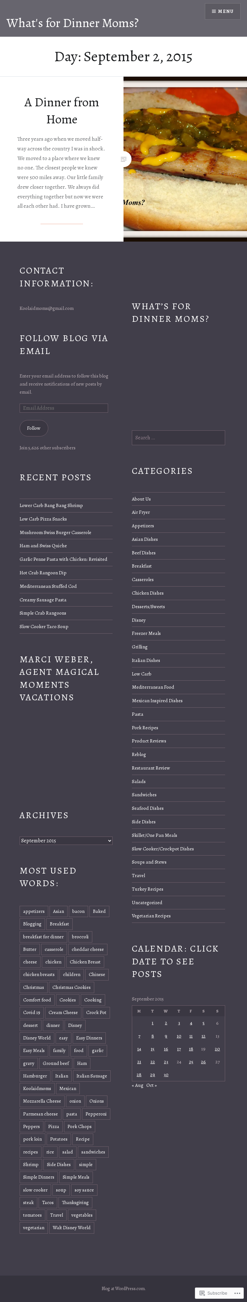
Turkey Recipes (147, 889)
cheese (30, 962)
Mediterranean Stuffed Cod (48, 586)
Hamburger (35, 1076)
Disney (139, 620)
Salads (139, 781)
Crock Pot (96, 1012)
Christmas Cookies (71, 987)
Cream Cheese (63, 1012)
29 (152, 1074)
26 (203, 1061)
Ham (82, 1063)
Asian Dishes (145, 539)
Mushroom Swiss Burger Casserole (55, 532)
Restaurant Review (151, 767)
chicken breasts (39, 974)
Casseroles (143, 579)
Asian (58, 911)
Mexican (67, 1088)
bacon (78, 911)
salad (67, 1152)
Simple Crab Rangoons (43, 612)
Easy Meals (34, 1050)
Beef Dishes (144, 552)
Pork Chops (80, 1126)
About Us (141, 498)
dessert (30, 1025)
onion (75, 1101)
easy (63, 1038)
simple (86, 1164)
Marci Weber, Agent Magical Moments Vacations (60, 678)
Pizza (53, 1126)
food (79, 1050)
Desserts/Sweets (148, 606)
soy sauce (84, 1190)
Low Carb (141, 673)
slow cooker (35, 1190)
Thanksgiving (75, 1202)
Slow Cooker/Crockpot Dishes (163, 848)
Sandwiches (144, 794)
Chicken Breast (85, 962)
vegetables (82, 1215)
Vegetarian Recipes (151, 915)
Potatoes (59, 1139)
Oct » (151, 1085)
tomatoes (32, 1215)
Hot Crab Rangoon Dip (43, 572)
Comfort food (37, 1000)
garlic (98, 1050)
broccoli (80, 936)
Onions (96, 1101)
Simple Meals (76, 1177)
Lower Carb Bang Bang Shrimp (51, 505)
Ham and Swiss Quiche (43, 545)
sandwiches (93, 1152)
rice (50, 1152)
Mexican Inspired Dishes (157, 700)
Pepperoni (96, 1114)
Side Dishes (144, 821)
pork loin (32, 1139)
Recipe (83, 1139)
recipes (30, 1152)
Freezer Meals (146, 633)
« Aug (137, 1085)
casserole (54, 949)
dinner (53, 1025)
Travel (138, 875)
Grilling (140, 646)
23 (166, 1061)
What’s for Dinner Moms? (170, 312)
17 (179, 1048)
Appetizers (143, 525)
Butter (29, 949)
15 (152, 1048)
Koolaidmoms (37, 1088)
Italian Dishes (146, 660)
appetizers (34, 911)
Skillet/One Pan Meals (154, 835)
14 (139, 1048)
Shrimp (31, 1164)
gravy (28, 1063)
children (71, 974)
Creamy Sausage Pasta (43, 599)
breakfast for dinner (43, 936)
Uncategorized (147, 902)
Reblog (139, 754)
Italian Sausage (92, 1076)
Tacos (48, 1202)
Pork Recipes (145, 727)
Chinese (97, 974)
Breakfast (142, 565)
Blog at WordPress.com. (124, 1289)
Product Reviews (149, 740)
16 (166, 1048)
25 (191, 1061)
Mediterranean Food (153, 687)
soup (61, 1190)
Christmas (33, 987)
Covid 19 (31, 1012)
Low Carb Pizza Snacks (43, 518)
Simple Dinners (38, 1177)
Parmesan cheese (40, 1114)
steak (28, 1202)
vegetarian (33, 1227)
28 (139, 1074)
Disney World (37, 1038)
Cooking (93, 1000)
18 (191, 1048)
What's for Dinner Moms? (72, 22)
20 (217, 1048)
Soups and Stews (149, 861)
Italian (61, 1076)
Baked (99, 911)
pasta (71, 1114)
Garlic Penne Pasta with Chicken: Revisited (63, 559)
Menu (225, 11)
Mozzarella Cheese (42, 1101)
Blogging (32, 924)
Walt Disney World (72, 1227)
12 (204, 1035)
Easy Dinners (89, 1038)
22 (153, 1061)
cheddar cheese (88, 949)
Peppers (31, 1126)
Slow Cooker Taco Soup (44, 626)
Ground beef (56, 1063)
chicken (53, 962)
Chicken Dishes (148, 592)
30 (166, 1074)
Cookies (67, 1000)
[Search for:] (178, 437)
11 (191, 1035)
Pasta (137, 714)
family (59, 1050)
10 (179, 1035)
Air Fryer (141, 512)
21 (139, 1061)
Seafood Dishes (148, 808)
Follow (34, 428)
